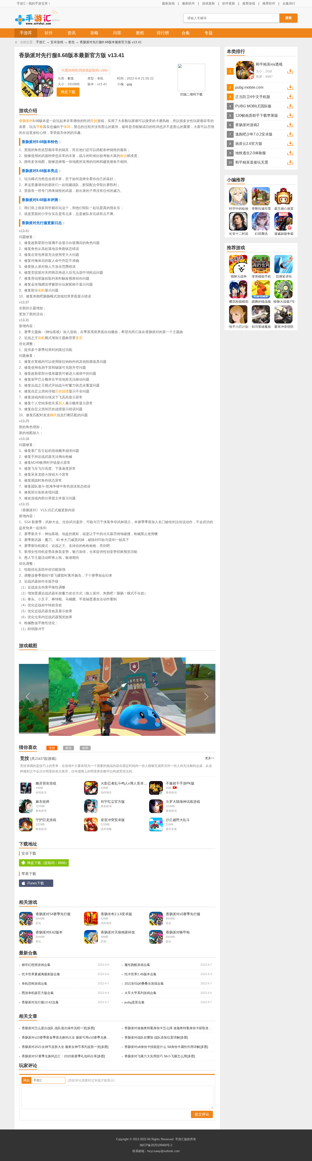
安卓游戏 (56, 42)
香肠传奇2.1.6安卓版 (116, 914)
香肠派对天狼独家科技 (118, 932)
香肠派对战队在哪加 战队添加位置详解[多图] (156, 1037)
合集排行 (289, 3)
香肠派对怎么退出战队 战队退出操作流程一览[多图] (58, 1028)
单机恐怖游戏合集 (34, 983)
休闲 (66, 127)
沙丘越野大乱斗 (178, 820)
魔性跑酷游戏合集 (137, 965)
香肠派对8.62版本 (49, 932)
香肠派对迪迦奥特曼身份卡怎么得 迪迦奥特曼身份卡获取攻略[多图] (169, 1028)
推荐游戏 (248, 3)
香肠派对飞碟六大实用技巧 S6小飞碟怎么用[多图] (159, 1056)
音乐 (79, 338)
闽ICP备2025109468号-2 (156, 1145)
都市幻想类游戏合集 (36, 965)
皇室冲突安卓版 (113, 820)
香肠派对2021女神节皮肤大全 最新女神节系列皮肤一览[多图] (65, 1047)
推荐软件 (268, 3)
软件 (49, 33)
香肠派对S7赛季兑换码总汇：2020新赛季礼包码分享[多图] (63, 1056)
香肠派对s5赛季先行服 (183, 914)
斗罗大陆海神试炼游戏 (183, 801)
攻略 (94, 33)
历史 (58, 391)
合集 (186, 33)
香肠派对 (26, 121)
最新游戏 (168, 3)
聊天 (53, 415)
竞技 (93, 121)
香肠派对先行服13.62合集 (40, 1002)
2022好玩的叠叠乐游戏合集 (144, 983)
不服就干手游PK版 (180, 783)
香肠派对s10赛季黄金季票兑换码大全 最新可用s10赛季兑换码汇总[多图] (66, 1037)
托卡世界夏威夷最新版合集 (41, 974)
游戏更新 (208, 3)
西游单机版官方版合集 (38, 993)
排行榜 (163, 33)
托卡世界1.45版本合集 (140, 974)
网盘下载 (68, 92)
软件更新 (228, 3)
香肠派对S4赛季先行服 (53, 914)
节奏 (39, 127)
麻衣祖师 (42, 801)
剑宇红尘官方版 (113, 801)
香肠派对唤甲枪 (178, 932)
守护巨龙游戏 (46, 820)
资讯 (71, 33)
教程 (140, 33)
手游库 (26, 33)
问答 (117, 33)
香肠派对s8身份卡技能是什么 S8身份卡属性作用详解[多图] (166, 1047)
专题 (208, 33)
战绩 (65, 391)
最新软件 (188, 3)
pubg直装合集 (134, 1002)
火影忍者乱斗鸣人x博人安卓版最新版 (125, 783)
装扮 (41, 290)
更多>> (209, 758)
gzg (129, 84)
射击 (71, 42)
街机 (41, 338)
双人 (61, 403)
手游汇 (40, 42)
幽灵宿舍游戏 (46, 783)
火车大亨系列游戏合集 (140, 993)
